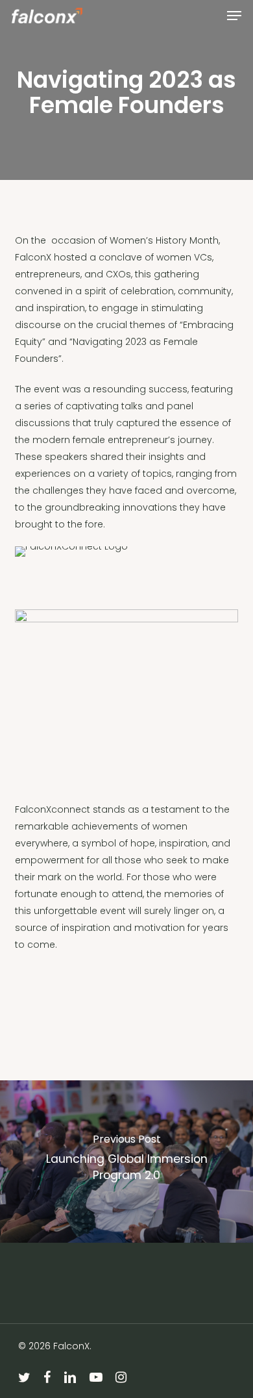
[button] (234, 15)
